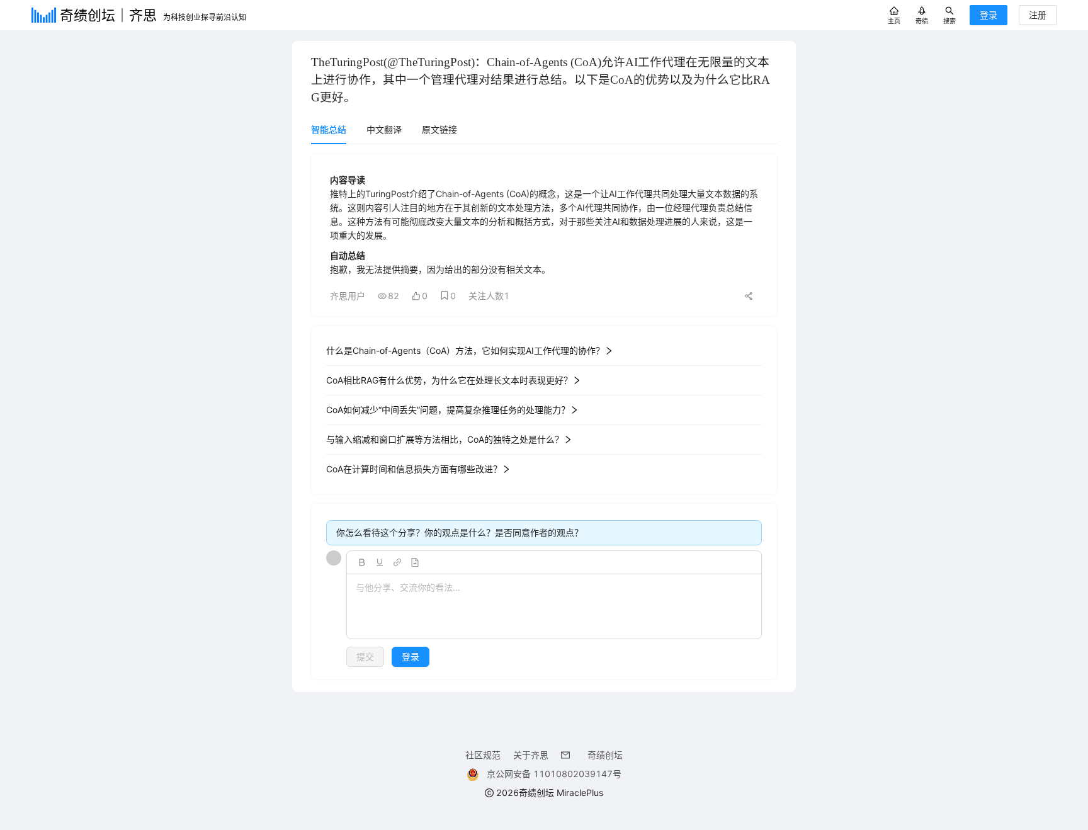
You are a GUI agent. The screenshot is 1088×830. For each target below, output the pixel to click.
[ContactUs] (568, 754)
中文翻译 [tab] (384, 129)
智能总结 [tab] (328, 129)
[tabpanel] (544, 416)
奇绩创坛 (605, 754)
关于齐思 (530, 754)
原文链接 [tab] (439, 129)
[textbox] (554, 607)
